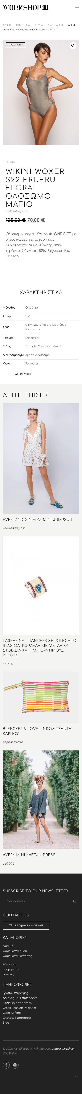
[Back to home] (26, 7)
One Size (31, 307)
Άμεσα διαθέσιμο (37, 355)
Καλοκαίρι (32, 338)
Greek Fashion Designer (19, 1007)
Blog (6, 1022)
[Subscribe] (75, 901)
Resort (46, 324)
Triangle (31, 346)
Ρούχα (10, 162)
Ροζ (27, 316)
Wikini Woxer (23, 373)
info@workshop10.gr (28, 925)
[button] (77, 7)
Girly (28, 324)
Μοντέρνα (59, 324)
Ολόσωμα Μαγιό (50, 346)
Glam (36, 324)
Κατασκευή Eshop (63, 1048)
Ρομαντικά (32, 329)
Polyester (31, 363)
